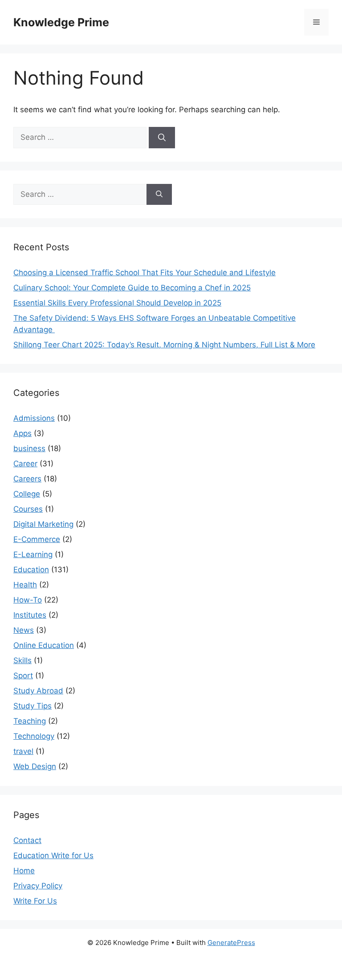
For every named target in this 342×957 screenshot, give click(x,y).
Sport (23, 675)
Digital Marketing (43, 524)
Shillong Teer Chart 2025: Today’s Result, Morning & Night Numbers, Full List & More (164, 344)
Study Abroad (38, 690)
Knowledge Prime (61, 22)
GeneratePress (231, 942)
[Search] (162, 137)
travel (23, 751)
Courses (28, 509)
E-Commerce (36, 539)
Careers (27, 478)
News (23, 630)
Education (31, 569)
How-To (27, 599)
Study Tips (32, 705)
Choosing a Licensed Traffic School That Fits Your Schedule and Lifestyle (144, 272)
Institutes (29, 615)
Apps (22, 433)
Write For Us (35, 900)
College (26, 493)
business (29, 448)
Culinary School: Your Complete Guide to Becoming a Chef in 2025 (132, 287)
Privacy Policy (37, 885)
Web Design (34, 766)
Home (24, 870)
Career (25, 463)
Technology (33, 736)
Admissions (34, 418)
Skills (22, 660)
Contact (27, 840)
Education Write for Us (53, 855)
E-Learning (33, 554)
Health (25, 584)
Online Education (43, 645)
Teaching (29, 721)
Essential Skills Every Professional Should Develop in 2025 (117, 302)
